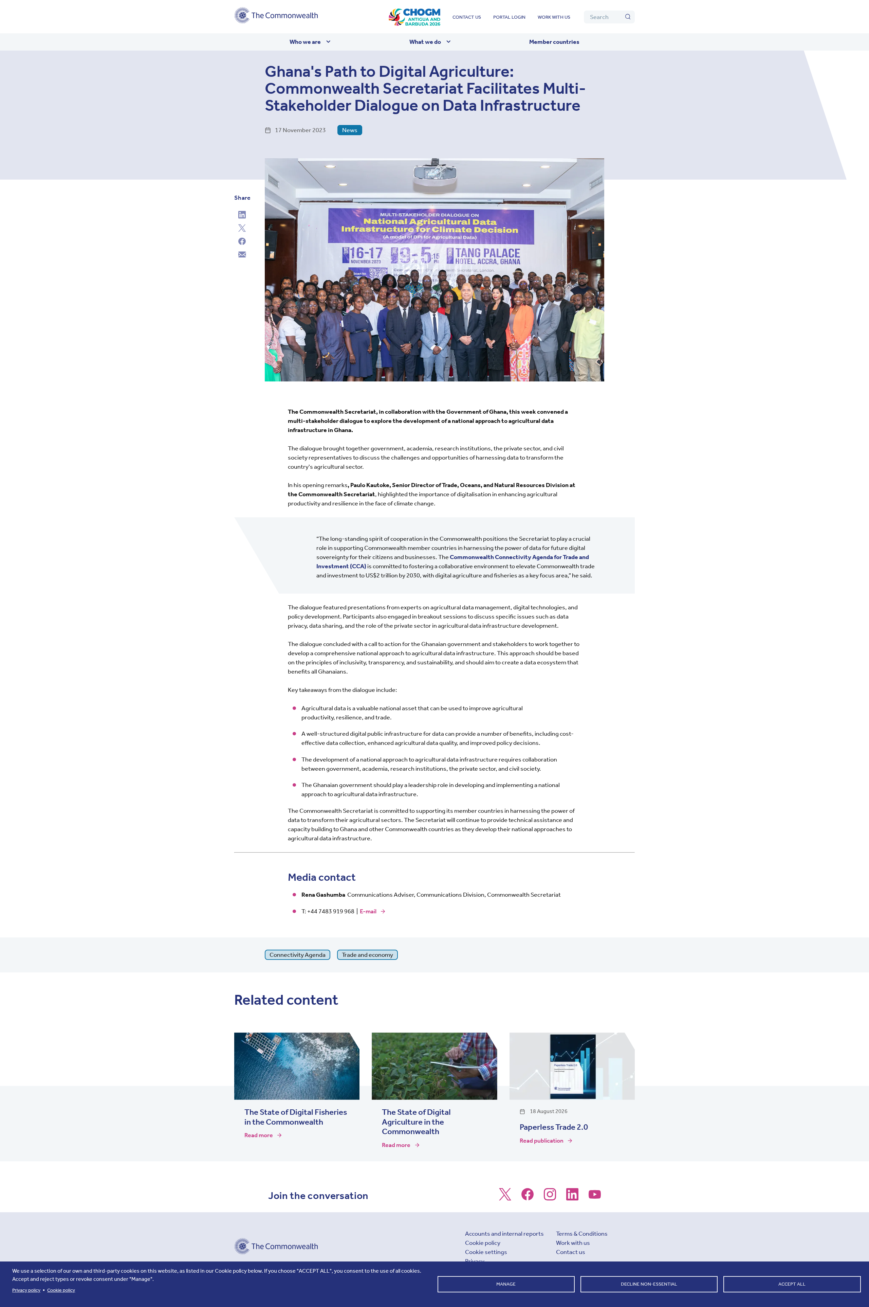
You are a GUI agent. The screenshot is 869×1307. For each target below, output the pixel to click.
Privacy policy (26, 1290)
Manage (506, 1284)
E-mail (368, 911)
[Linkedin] (242, 215)
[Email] (242, 255)
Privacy (474, 1261)
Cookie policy (482, 1243)
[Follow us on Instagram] (550, 1197)
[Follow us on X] (505, 1197)
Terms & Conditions (582, 1233)
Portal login (509, 17)
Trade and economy (367, 955)
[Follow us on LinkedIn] (572, 1197)
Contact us (466, 17)
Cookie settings (486, 1252)
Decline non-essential (649, 1284)
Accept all (792, 1284)
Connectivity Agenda (298, 955)
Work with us (554, 17)
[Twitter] (242, 229)
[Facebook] (242, 242)
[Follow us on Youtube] (595, 1197)
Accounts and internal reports (504, 1233)
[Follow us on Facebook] (527, 1197)
